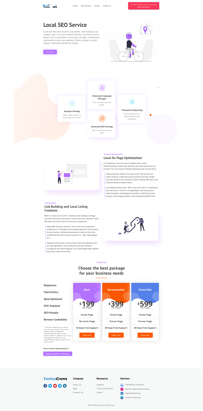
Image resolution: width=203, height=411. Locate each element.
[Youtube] (55, 386)
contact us (64, 340)
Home (75, 6)
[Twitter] (50, 386)
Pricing (96, 6)
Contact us (107, 6)
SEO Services (86, 6)
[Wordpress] (65, 386)
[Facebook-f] (45, 386)
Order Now (87, 335)
